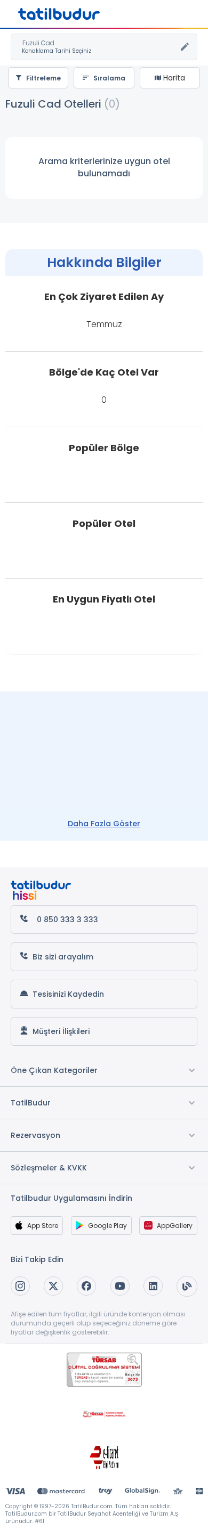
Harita (173, 77)
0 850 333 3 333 (67, 919)
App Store (42, 1225)
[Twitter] (53, 1286)
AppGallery (175, 1225)
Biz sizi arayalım (63, 956)
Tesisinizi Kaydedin (68, 994)
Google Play (107, 1225)
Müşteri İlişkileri (61, 1031)
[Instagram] (20, 1286)
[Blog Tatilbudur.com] (187, 1286)
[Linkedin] (153, 1286)
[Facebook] (86, 1286)
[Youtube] (120, 1286)
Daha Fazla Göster (104, 823)
